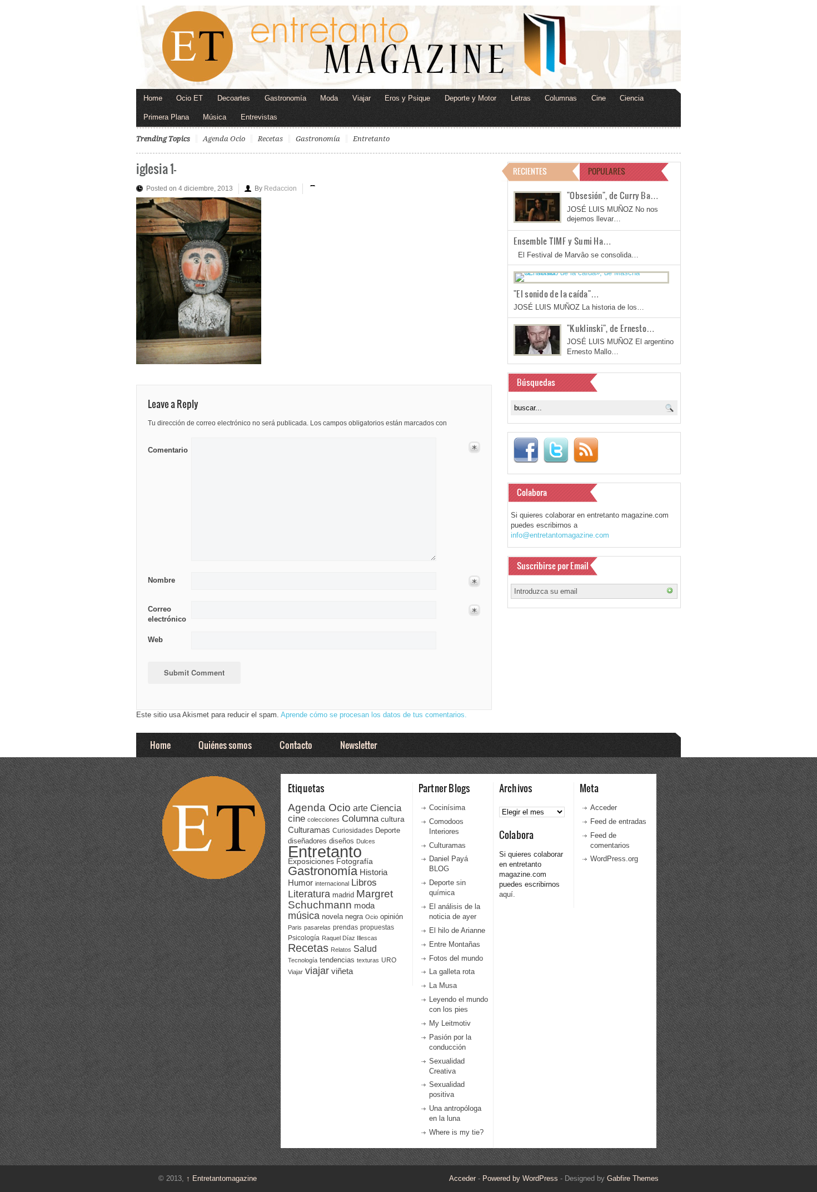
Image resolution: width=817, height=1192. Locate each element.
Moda (329, 98)
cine (296, 818)
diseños (341, 841)
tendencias (337, 960)
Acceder (603, 807)
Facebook (525, 450)
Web (155, 639)
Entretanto (371, 139)
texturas (368, 960)
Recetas (270, 139)
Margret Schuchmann (340, 899)
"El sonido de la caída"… (556, 293)
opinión (391, 916)
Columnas (561, 98)
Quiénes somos (225, 744)
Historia (373, 872)
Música (214, 117)
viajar (317, 970)
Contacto (296, 744)
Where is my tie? (456, 1132)
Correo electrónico (166, 614)
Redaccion (280, 188)
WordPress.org (614, 859)
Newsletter (358, 744)
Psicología (304, 938)
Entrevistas (259, 117)
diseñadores (307, 841)
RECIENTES (530, 171)
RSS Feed (585, 450)
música (304, 915)
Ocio (371, 916)
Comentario (166, 448)
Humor (300, 882)
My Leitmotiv (450, 1023)
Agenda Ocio (224, 139)
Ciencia (632, 98)
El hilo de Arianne (457, 930)
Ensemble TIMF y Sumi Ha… (562, 241)
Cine (598, 98)
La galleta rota (452, 971)
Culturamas (309, 830)
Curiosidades (352, 831)
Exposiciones (311, 861)
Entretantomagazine (221, 1178)
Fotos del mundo (456, 958)
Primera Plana (166, 117)
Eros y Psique (407, 98)
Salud (365, 948)
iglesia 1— (156, 168)
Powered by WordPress (520, 1178)
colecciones (323, 819)
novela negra (342, 916)
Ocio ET (189, 98)
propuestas (377, 927)
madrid (343, 895)
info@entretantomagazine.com (560, 535)
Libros (364, 882)
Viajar (361, 98)
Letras (521, 98)
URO (388, 960)
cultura (393, 818)
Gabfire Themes (633, 1178)
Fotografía (354, 861)
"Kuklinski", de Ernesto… (611, 328)
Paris (295, 927)
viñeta (342, 971)
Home (152, 98)
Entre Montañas (454, 944)
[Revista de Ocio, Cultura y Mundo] (408, 47)
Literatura (309, 894)
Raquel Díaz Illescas (349, 938)
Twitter (555, 450)
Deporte (387, 831)
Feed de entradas (618, 821)
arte (360, 808)
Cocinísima (447, 807)
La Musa (443, 985)
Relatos (341, 949)
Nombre (161, 580)
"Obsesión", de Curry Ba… (613, 195)
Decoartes (233, 98)
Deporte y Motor (470, 98)
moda (364, 905)
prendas (345, 927)
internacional (332, 883)
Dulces (365, 841)
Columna (360, 818)
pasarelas (317, 927)
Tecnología (302, 960)
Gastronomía (285, 98)
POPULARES (606, 171)
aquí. (507, 894)
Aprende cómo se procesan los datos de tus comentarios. (374, 715)
